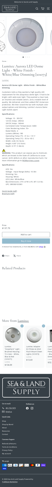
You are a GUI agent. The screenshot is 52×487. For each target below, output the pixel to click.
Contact (5, 434)
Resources (6, 431)
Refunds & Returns (9, 444)
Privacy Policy (7, 450)
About (4, 428)
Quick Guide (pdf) (9, 191)
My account (6, 453)
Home (4, 61)
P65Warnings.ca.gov (30, 160)
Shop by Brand (7, 424)
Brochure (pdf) (8, 193)
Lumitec (5, 80)
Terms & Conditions (9, 447)
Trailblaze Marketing (9, 482)
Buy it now (26, 241)
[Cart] (42, 8)
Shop (4, 421)
